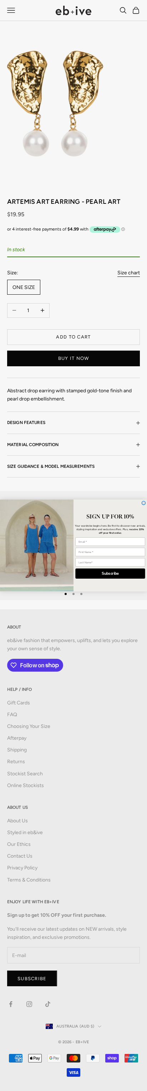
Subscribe (110, 573)
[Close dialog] (144, 503)
